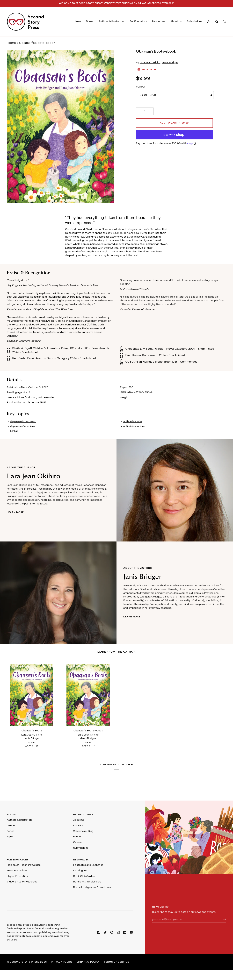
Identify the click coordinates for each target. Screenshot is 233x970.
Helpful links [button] (83, 815)
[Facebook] (98, 932)
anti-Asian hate (132, 421)
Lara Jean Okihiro (150, 62)
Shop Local (149, 70)
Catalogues (80, 870)
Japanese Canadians (22, 426)
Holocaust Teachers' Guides (23, 865)
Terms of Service (116, 962)
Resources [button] (81, 860)
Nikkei (14, 431)
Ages (10, 837)
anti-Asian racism (133, 426)
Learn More (15, 512)
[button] (89, 21)
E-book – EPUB (148, 95)
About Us (78, 820)
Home (11, 43)
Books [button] (11, 815)
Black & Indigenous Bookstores (92, 887)
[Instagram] (118, 932)
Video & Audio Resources (22, 882)
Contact (78, 825)
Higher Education (17, 876)
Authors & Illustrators (19, 820)
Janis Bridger (170, 62)
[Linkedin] (124, 932)
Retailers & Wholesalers (87, 882)
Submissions (80, 848)
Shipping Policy (88, 962)
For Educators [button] (18, 860)
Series (10, 831)
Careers (78, 842)
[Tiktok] (105, 932)
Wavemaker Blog (83, 831)
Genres (11, 825)
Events (77, 837)
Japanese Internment (23, 421)
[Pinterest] (111, 932)
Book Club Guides (84, 876)
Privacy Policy (61, 962)
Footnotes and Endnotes (88, 865)
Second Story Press (25, 962)
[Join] (221, 919)
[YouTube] (131, 932)
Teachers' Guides (17, 870)
